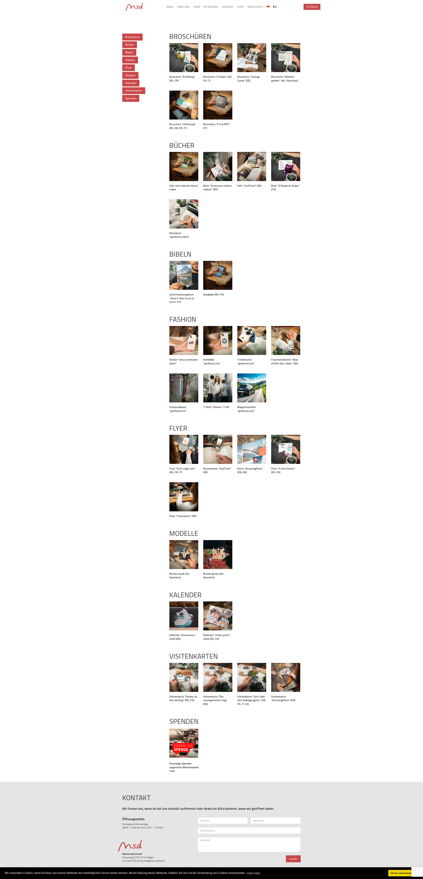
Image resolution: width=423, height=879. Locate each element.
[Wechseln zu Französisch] (274, 7)
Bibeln (129, 52)
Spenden (312, 7)
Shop (240, 7)
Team (196, 7)
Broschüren (132, 37)
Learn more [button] (253, 873)
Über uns (183, 7)
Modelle (130, 75)
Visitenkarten (133, 90)
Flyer (128, 67)
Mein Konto (255, 7)
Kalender (130, 83)
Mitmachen (210, 7)
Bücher (129, 44)
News (169, 7)
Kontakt (227, 7)
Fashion (130, 60)
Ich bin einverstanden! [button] (403, 873)
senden (293, 859)
